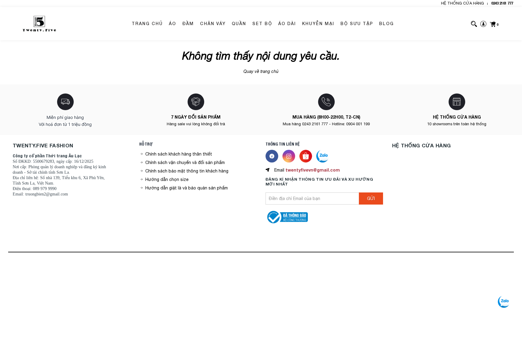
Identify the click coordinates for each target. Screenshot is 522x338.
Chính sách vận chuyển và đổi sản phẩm (185, 162)
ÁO (172, 23)
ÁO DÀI (287, 23)
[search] (474, 23)
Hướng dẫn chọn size (166, 179)
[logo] (39, 23)
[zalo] (504, 302)
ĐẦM (188, 23)
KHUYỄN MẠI (318, 23)
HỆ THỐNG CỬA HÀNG (462, 3)
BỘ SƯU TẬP (356, 23)
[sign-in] (483, 23)
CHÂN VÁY (213, 23)
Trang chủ (147, 23)
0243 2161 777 (502, 3)
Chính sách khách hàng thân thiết (178, 154)
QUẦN (239, 23)
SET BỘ (262, 23)
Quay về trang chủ (261, 71)
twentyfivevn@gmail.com (312, 169)
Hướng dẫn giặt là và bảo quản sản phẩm (186, 187)
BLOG (386, 23)
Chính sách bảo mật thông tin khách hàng (186, 171)
